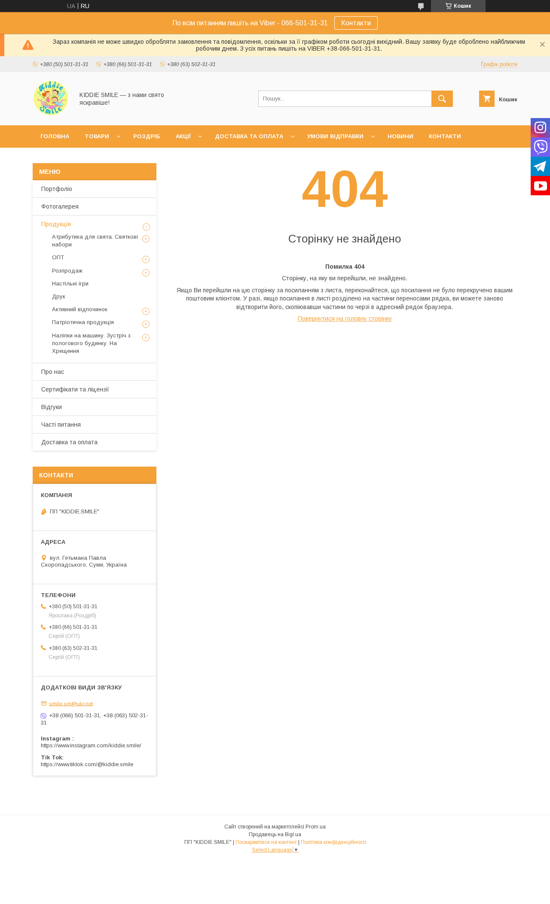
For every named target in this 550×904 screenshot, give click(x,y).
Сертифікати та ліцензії (75, 389)
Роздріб (146, 136)
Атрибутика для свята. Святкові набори (95, 241)
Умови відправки (335, 136)
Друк (58, 296)
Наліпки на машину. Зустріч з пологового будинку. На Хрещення (91, 343)
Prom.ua (316, 827)
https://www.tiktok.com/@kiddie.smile (87, 764)
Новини (400, 136)
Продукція (56, 224)
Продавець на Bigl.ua (275, 834)
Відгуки (51, 406)
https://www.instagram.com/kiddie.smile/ (91, 745)
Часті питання (61, 424)
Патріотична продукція (83, 322)
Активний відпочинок (79, 309)
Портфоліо (56, 188)
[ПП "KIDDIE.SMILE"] (51, 114)
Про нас (52, 371)
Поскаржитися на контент (266, 842)
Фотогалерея (60, 206)
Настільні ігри (70, 283)
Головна (54, 136)
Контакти (356, 23)
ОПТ (58, 257)
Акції (183, 136)
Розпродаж (67, 270)
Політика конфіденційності (333, 842)
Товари (97, 136)
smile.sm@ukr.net (71, 703)
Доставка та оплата (249, 136)
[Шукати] (442, 99)
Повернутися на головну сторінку (345, 318)
